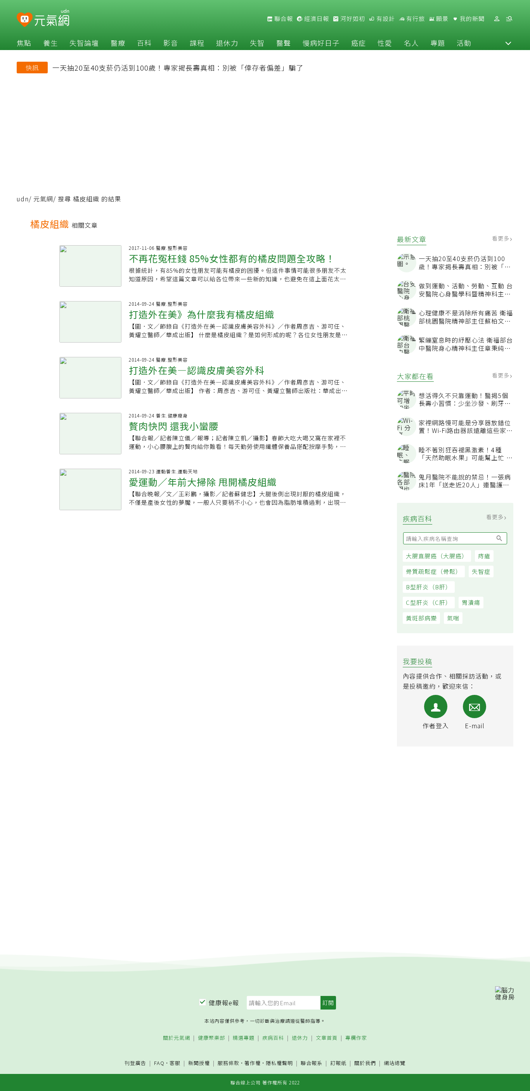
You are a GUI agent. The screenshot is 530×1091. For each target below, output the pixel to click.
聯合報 (283, 18)
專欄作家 (356, 1038)
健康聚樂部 (211, 1038)
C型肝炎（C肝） (429, 602)
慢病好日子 (321, 43)
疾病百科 (273, 1038)
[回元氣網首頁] (52, 19)
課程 (197, 43)
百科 (144, 43)
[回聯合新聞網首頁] (25, 20)
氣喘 (453, 618)
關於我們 (365, 1063)
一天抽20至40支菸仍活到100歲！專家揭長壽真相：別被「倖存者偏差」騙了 (177, 67)
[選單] (509, 19)
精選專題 (244, 1038)
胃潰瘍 (471, 602)
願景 (442, 18)
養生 (50, 43)
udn (23, 198)
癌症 (358, 43)
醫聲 (283, 43)
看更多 (501, 238)
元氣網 (43, 198)
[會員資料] (496, 19)
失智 (257, 43)
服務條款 (228, 1063)
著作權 (252, 1063)
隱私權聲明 (279, 1063)
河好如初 (352, 18)
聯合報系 (311, 1063)
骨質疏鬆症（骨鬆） (434, 571)
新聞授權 (199, 1063)
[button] (508, 42)
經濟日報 (316, 18)
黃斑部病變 (421, 618)
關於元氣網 (176, 1038)
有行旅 (415, 18)
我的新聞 (471, 18)
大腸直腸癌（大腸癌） (437, 556)
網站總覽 (394, 1063)
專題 (437, 43)
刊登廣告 (135, 1063)
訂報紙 (338, 1063)
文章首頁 (327, 1038)
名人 (411, 43)
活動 (464, 43)
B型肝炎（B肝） (429, 587)
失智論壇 (84, 43)
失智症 (481, 571)
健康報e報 (224, 1002)
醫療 (118, 43)
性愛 (385, 43)
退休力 (227, 43)
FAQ (159, 1063)
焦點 (24, 43)
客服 (175, 1063)
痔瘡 (484, 556)
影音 (170, 43)
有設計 (385, 18)
